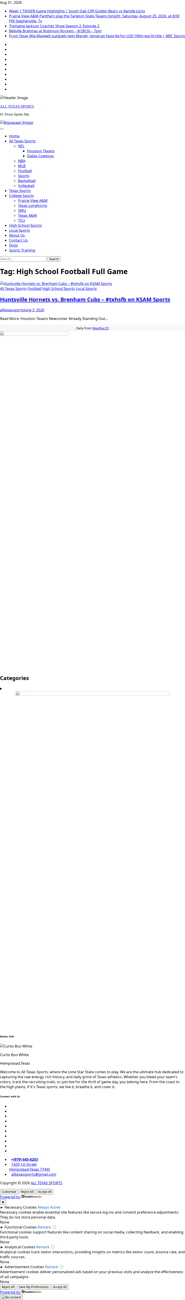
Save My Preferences (34, 1287)
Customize (9, 1192)
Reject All (27, 1192)
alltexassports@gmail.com (33, 1174)
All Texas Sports (22, 141)
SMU (22, 210)
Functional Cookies (21, 1227)
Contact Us (18, 240)
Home (14, 136)
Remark (44, 1227)
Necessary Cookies (21, 1207)
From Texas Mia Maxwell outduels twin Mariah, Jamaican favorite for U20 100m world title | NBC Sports (97, 35)
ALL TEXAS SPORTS (17, 106)
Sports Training (22, 250)
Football (25, 170)
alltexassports (12, 310)
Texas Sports (20, 190)
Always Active (48, 1207)
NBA (21, 160)
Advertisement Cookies (24, 1266)
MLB (21, 165)
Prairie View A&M (33, 200)
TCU (21, 220)
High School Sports (25, 225)
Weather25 (100, 328)
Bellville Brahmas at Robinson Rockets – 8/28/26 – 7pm (55, 30)
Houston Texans (41, 150)
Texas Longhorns (32, 205)
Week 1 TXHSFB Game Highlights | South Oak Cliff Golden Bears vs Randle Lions (77, 11)
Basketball (27, 180)
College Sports (21, 195)
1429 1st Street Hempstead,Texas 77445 (29, 1167)
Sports (23, 175)
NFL (21, 145)
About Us (17, 235)
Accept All (44, 1192)
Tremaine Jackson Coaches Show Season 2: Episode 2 (54, 25)
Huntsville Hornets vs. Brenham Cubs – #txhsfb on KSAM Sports (85, 299)
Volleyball (26, 185)
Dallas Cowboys (40, 155)
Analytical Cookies (20, 1246)
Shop (13, 245)
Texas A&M (27, 215)
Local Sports (19, 230)
